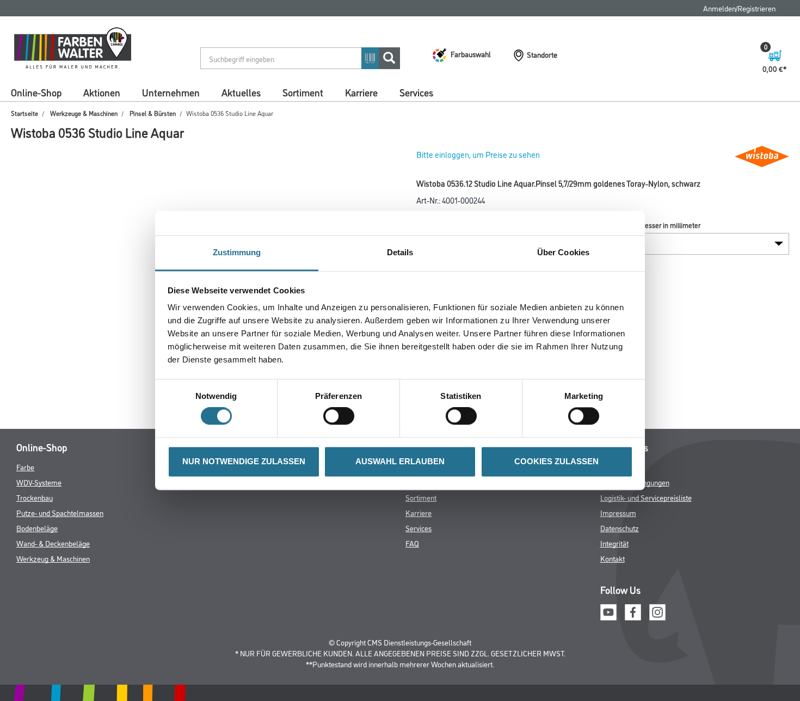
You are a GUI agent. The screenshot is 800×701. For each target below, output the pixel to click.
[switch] (341, 416)
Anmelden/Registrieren (739, 8)
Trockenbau (34, 497)
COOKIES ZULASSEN (556, 461)
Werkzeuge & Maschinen (84, 113)
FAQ (412, 543)
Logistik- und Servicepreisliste (646, 497)
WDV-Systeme (38, 482)
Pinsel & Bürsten (153, 113)
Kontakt (612, 558)
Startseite (24, 113)
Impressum (618, 512)
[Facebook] (633, 610)
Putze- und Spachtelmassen (59, 512)
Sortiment (302, 92)
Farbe (25, 467)
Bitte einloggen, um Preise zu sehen (478, 154)
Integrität (614, 543)
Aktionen (101, 92)
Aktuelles (241, 92)
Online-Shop (36, 92)
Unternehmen (171, 92)
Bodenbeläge (37, 527)
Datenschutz (619, 527)
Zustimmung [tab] (237, 252)
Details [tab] (400, 252)
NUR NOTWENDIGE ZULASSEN (243, 461)
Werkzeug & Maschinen (53, 558)
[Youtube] (608, 610)
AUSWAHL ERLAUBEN (400, 461)
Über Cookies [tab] (563, 252)
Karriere (361, 92)
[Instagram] (657, 610)
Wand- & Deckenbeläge (53, 543)
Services (416, 92)
